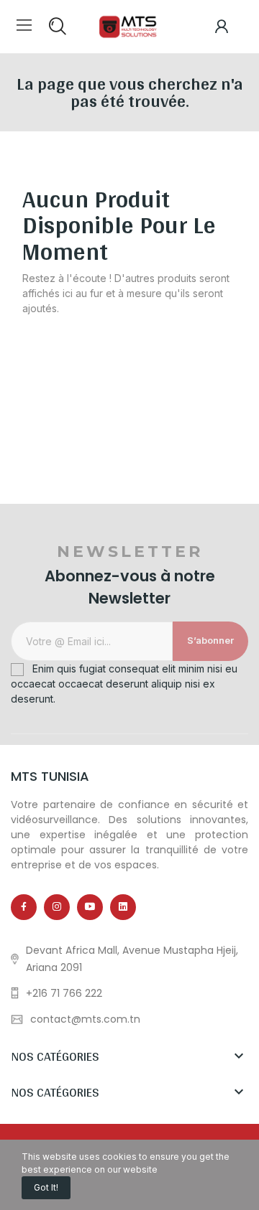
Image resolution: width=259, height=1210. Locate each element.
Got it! (46, 1187)
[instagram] (57, 907)
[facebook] (24, 907)
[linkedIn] (123, 907)
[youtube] (90, 907)
